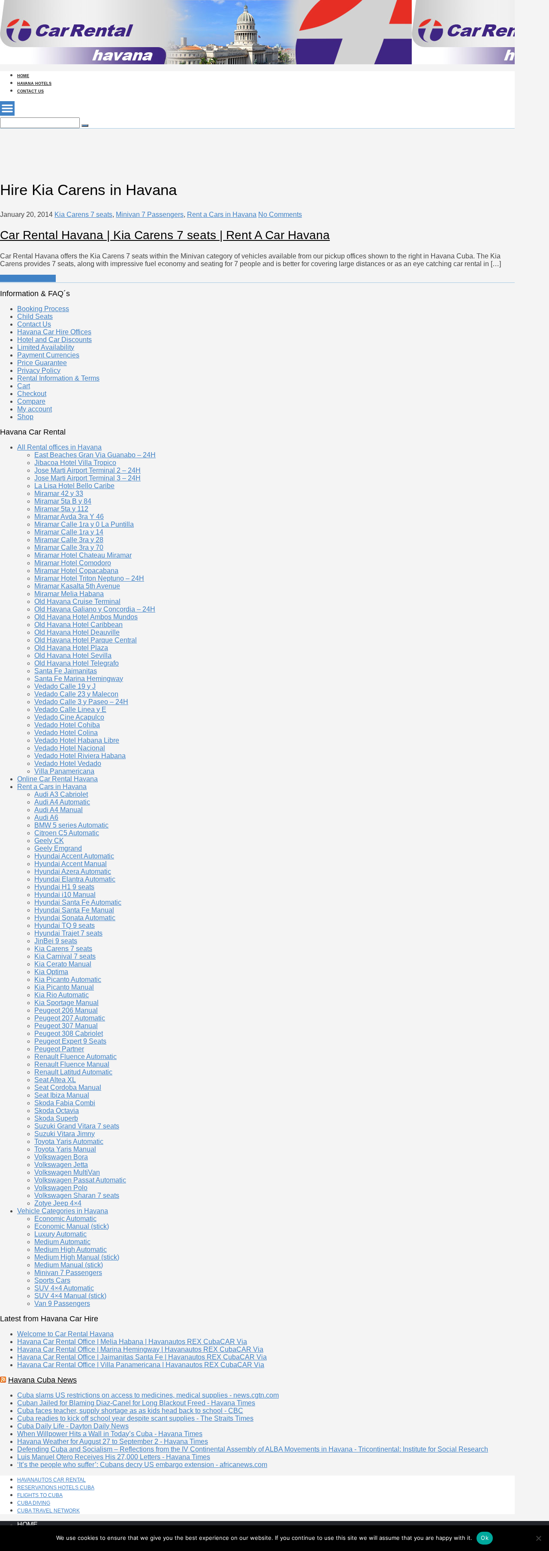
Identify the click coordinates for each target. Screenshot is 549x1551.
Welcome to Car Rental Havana (65, 1334)
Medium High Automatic (70, 1249)
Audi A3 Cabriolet (61, 794)
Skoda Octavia (56, 1110)
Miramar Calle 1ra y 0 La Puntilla (84, 524)
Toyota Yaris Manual (65, 1149)
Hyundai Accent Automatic (74, 856)
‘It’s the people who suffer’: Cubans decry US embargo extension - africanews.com (142, 1464)
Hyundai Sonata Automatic (74, 917)
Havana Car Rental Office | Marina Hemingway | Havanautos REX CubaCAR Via (140, 1349)
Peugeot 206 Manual (66, 1010)
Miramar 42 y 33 (58, 493)
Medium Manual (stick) (68, 1265)
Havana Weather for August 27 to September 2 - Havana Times (112, 1441)
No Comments (280, 214)
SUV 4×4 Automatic (64, 1288)
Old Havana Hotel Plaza (71, 647)
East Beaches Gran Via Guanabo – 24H (95, 455)
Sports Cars (52, 1280)
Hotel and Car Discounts (54, 339)
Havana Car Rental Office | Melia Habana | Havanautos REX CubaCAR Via (132, 1341)
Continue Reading (28, 278)
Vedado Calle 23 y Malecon (76, 694)
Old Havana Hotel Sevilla (73, 655)
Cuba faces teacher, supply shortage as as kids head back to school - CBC (130, 1410)
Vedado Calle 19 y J (65, 686)
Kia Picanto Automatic (67, 979)
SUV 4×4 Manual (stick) (70, 1295)
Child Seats (35, 316)
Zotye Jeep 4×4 (57, 1203)
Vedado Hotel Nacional (69, 748)
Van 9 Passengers (62, 1303)
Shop (25, 416)
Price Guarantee (42, 362)
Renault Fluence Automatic (75, 1056)
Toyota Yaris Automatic (68, 1141)
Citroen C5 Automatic (66, 833)
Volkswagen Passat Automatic (80, 1180)
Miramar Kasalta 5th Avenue (77, 586)
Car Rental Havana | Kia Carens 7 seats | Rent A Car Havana (165, 235)
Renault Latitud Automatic (73, 1072)
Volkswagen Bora (61, 1157)
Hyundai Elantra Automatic (74, 879)
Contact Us (30, 91)
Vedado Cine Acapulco (69, 717)
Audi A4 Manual (58, 809)
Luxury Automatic (60, 1234)
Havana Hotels (34, 83)
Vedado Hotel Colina (66, 732)
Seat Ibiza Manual (61, 1095)
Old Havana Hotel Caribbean (78, 624)
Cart (23, 386)
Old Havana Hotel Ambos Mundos (86, 617)
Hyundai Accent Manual (70, 863)
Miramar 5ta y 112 (61, 509)
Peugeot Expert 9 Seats (70, 1041)
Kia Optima (51, 971)
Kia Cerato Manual (62, 964)
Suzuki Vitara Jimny (64, 1133)
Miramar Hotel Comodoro (72, 563)
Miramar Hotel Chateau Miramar (83, 555)
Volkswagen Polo (60, 1187)
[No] (538, 1538)
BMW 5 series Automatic (71, 825)
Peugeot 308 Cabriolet (68, 1033)
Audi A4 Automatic (62, 802)
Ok (485, 1537)
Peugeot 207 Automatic (69, 1018)
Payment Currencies (48, 355)
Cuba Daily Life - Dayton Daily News (73, 1426)
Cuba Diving (33, 1503)
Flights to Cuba (40, 1495)
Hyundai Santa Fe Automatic (77, 902)
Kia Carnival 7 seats (65, 956)
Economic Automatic (65, 1218)
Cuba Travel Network (48, 1511)
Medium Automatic (62, 1241)
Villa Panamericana (64, 771)
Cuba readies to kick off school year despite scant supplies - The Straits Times (135, 1418)
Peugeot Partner (59, 1049)
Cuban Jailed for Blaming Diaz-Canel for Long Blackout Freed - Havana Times (136, 1403)
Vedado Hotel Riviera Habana (80, 755)
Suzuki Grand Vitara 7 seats (76, 1126)
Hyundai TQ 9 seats (64, 925)
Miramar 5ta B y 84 (62, 501)
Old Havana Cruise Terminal (77, 601)
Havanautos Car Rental (51, 1480)
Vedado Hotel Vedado (67, 763)
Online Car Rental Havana (57, 779)
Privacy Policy (38, 370)
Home (23, 76)
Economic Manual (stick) (71, 1226)
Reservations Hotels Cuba (55, 1488)
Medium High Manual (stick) (76, 1257)
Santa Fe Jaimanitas (65, 671)
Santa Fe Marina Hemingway (78, 678)
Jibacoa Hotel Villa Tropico (75, 462)
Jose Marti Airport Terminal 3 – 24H (87, 478)
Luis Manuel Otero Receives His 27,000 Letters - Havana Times (113, 1457)
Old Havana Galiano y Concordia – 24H (94, 609)
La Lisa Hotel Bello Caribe (74, 485)
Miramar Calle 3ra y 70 (68, 547)
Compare (31, 401)
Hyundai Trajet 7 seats (68, 933)
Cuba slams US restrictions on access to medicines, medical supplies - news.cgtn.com (148, 1395)
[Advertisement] (156, 148)
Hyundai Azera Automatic (72, 871)
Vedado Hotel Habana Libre (76, 740)
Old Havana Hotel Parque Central (85, 640)
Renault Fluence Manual (71, 1064)
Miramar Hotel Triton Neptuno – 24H (89, 578)
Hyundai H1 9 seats (64, 887)
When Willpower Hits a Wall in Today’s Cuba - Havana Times (109, 1433)
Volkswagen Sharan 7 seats (76, 1195)
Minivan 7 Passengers (150, 214)
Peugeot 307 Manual (66, 1025)
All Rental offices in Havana (59, 447)
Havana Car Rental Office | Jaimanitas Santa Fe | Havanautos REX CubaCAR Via (142, 1357)
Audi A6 (46, 817)
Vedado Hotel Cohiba (67, 725)
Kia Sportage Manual (66, 1002)
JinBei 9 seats (55, 941)
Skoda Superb (56, 1118)
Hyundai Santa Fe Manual (74, 910)
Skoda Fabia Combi (64, 1103)
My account (34, 409)
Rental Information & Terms (58, 378)
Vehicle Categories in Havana (62, 1211)
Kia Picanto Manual (64, 987)
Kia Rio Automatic (61, 995)
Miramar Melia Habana (69, 593)
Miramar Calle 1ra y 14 (68, 532)
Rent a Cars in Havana (221, 214)
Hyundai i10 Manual (65, 894)
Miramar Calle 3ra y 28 (68, 539)
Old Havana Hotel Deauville (77, 632)
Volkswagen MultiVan (67, 1172)
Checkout (31, 393)
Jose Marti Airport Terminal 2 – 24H (87, 470)
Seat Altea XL (55, 1079)
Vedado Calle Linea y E (70, 709)
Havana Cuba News (42, 1380)
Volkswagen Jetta (61, 1164)
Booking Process (43, 308)
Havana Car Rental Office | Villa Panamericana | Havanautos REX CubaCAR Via (140, 1364)
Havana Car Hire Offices (54, 332)
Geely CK (49, 840)
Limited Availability (45, 347)
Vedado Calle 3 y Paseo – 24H (81, 701)
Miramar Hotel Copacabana (76, 570)
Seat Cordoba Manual (67, 1087)
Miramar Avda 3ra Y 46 (69, 516)
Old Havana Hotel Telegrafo (76, 663)
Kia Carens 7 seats (83, 214)
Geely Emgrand (58, 848)
